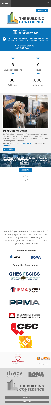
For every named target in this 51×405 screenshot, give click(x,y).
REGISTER (26, 398)
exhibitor (6, 146)
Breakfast (8, 158)
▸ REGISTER (42, 10)
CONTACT (27, 402)
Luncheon (23, 158)
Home (5, 3)
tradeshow (26, 143)
